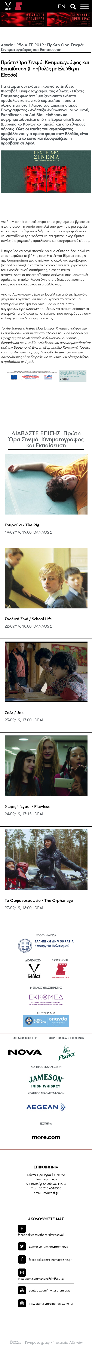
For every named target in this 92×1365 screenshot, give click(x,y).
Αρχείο (7, 45)
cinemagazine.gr (50, 1260)
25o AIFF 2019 (30, 45)
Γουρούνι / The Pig (22, 525)
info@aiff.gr (50, 1193)
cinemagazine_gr (51, 1303)
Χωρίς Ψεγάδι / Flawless (27, 807)
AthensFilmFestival (41, 1235)
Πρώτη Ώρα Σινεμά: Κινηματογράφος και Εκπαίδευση (46, 440)
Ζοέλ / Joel (15, 713)
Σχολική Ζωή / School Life (28, 619)
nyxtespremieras (48, 1247)
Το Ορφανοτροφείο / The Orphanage (39, 901)
